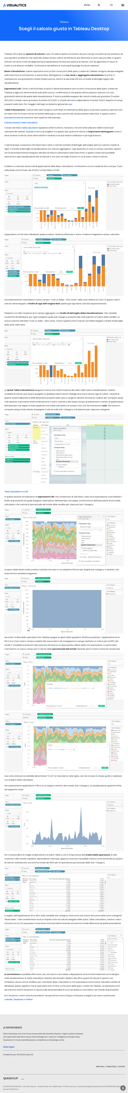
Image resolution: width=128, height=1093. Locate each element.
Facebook (18, 999)
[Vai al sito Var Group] (13, 1079)
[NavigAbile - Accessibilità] (123, 1087)
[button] (123, 5)
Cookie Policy (111, 1066)
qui (70, 104)
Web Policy (100, 1066)
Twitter (28, 999)
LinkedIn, (8, 999)
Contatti (121, 1066)
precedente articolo (14, 117)
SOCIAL (87, 5)
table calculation (30, 127)
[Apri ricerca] (99, 5)
